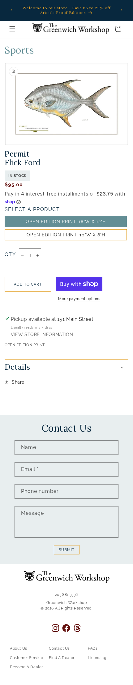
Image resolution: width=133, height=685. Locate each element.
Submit (67, 550)
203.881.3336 (66, 594)
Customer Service (26, 658)
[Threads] (77, 628)
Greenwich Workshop (66, 603)
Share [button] (18, 382)
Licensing (97, 658)
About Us (18, 648)
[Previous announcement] (11, 10)
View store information (42, 335)
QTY (10, 254)
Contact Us (59, 648)
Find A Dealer (62, 658)
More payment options (79, 299)
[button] (12, 29)
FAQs (92, 648)
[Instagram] (55, 628)
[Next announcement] (121, 10)
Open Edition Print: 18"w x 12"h (66, 221)
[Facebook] (66, 628)
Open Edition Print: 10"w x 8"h (66, 234)
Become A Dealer (26, 667)
